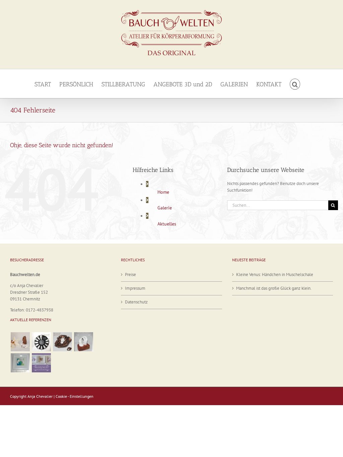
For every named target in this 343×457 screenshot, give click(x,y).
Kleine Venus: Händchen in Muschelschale (274, 274)
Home (163, 192)
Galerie (164, 208)
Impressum (135, 288)
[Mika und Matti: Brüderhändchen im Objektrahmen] (20, 362)
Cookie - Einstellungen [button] (74, 396)
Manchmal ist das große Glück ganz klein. (274, 288)
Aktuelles (166, 224)
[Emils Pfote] (20, 341)
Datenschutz (136, 302)
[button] (295, 83)
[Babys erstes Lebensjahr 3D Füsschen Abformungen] (41, 341)
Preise (130, 274)
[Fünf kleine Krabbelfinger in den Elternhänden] (62, 341)
